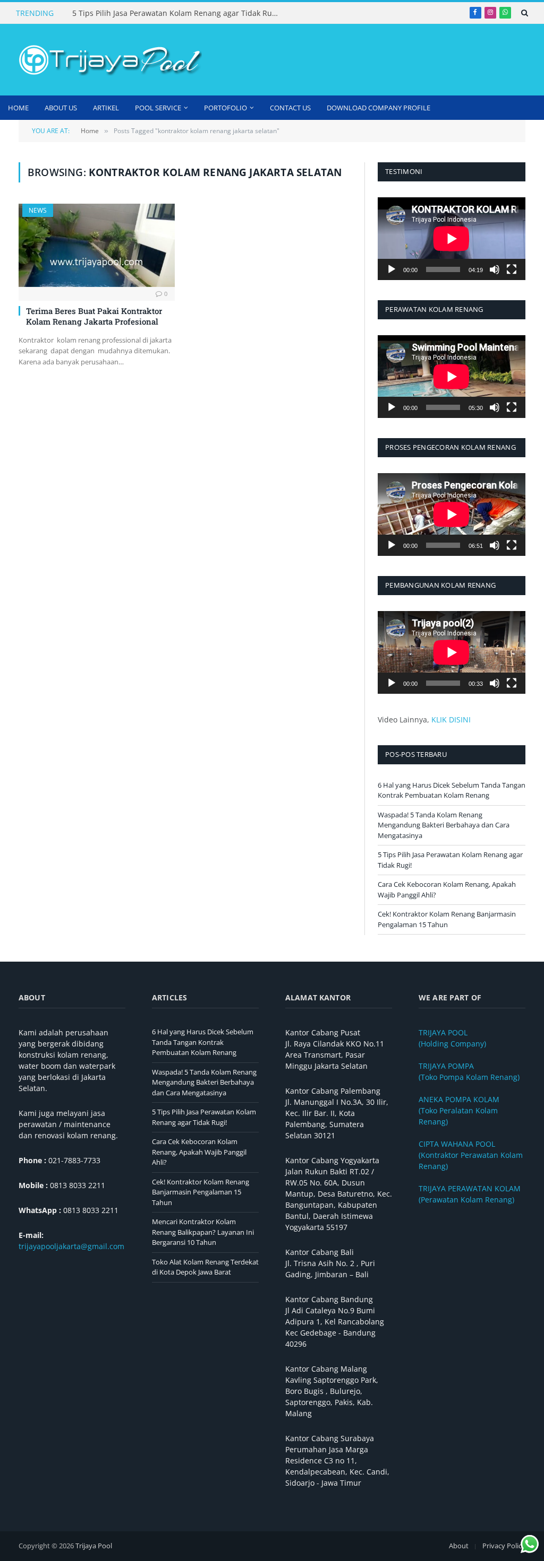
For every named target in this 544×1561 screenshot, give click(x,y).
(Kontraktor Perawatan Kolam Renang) (471, 1155)
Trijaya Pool (93, 1545)
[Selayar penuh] (511, 269)
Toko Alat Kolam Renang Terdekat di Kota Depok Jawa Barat (205, 1267)
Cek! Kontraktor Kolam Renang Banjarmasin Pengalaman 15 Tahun (447, 919)
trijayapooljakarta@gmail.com (71, 1246)
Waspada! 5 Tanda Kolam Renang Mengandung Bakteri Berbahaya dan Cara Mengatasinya (443, 825)
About (459, 1545)
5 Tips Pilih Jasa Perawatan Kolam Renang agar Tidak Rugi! (176, 13)
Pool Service (158, 107)
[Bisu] (494, 269)
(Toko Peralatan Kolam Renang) (459, 1110)
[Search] (523, 12)
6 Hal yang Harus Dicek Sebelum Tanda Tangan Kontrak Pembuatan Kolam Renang (451, 790)
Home (18, 107)
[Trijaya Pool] (109, 60)
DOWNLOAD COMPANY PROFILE (378, 107)
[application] (451, 238)
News (38, 210)
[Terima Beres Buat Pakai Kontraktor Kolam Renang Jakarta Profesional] (97, 245)
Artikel (106, 107)
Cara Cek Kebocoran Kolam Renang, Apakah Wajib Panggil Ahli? (199, 1152)
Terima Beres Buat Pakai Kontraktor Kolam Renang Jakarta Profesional (94, 316)
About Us (61, 107)
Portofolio (225, 107)
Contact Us (290, 107)
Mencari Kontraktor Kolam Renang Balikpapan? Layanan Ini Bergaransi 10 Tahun (203, 1232)
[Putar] (391, 269)
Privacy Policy (503, 1545)
